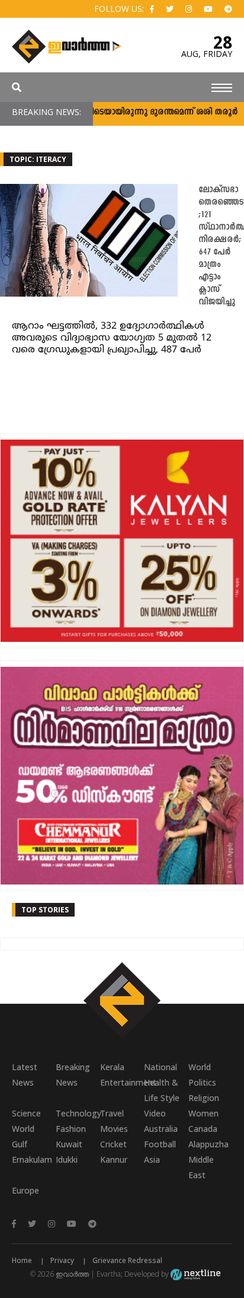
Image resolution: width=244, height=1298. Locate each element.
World (199, 1067)
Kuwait (69, 1144)
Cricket (113, 1144)
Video (155, 1113)
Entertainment (122, 1082)
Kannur (113, 1159)
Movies (114, 1128)
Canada (202, 1128)
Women (203, 1113)
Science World (26, 1121)
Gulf (19, 1144)
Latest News (24, 1074)
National (160, 1067)
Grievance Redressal (127, 1260)
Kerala (112, 1067)
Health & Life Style (161, 1090)
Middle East (201, 1167)
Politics (202, 1082)
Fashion (71, 1128)
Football (160, 1144)
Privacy (62, 1260)
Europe (25, 1190)
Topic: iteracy (37, 159)
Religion (203, 1097)
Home (22, 1260)
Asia (152, 1159)
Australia (161, 1128)
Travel (112, 1113)
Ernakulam (32, 1159)
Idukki (67, 1159)
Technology (77, 1113)
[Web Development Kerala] (195, 1274)
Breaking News (73, 1074)
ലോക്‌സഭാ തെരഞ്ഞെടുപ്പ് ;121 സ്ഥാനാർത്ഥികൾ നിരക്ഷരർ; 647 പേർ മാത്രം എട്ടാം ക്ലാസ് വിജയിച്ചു (221, 246)
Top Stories (45, 910)
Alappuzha (208, 1144)
